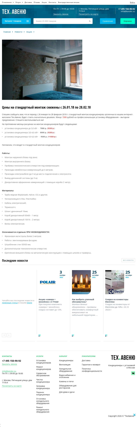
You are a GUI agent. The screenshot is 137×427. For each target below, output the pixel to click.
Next (9, 335)
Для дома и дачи (67, 392)
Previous (4, 335)
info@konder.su (128, 11)
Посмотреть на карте (88, 14)
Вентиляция (64, 364)
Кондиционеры (66, 360)
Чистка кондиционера (43, 380)
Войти (132, 2)
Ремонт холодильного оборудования (42, 409)
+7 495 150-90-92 (126, 8)
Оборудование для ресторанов (67, 386)
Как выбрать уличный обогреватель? (83, 300)
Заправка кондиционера (43, 387)
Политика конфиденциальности (92, 369)
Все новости (128, 260)
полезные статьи (10, 302)
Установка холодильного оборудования (42, 401)
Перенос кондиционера (43, 393)
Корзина (128, 21)
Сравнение (108, 21)
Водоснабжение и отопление (67, 376)
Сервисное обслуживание (43, 374)
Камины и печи (66, 381)
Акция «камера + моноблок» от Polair (49, 300)
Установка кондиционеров (43, 361)
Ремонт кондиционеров (43, 368)
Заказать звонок (9, 364)
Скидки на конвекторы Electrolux (116, 300)
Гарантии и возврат (91, 364)
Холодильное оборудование (65, 369)
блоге (29, 302)
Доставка (86, 360)
